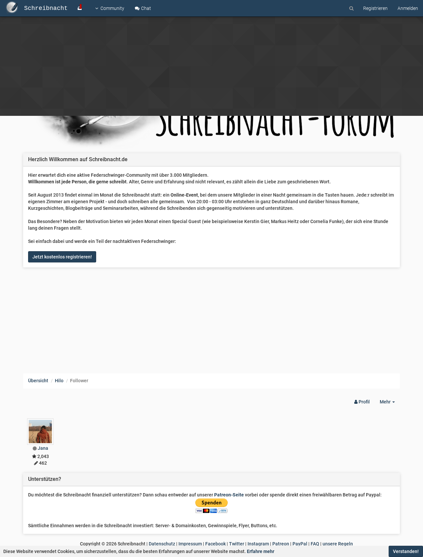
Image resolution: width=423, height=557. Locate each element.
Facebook (215, 543)
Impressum (190, 543)
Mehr (390, 403)
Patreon (280, 543)
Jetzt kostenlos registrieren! (62, 256)
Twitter (236, 543)
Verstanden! (406, 551)
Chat (145, 8)
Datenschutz (162, 543)
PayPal (299, 543)
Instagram (258, 543)
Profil (364, 401)
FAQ (315, 543)
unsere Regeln (338, 543)
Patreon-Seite (229, 494)
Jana (43, 448)
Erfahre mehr (260, 551)
